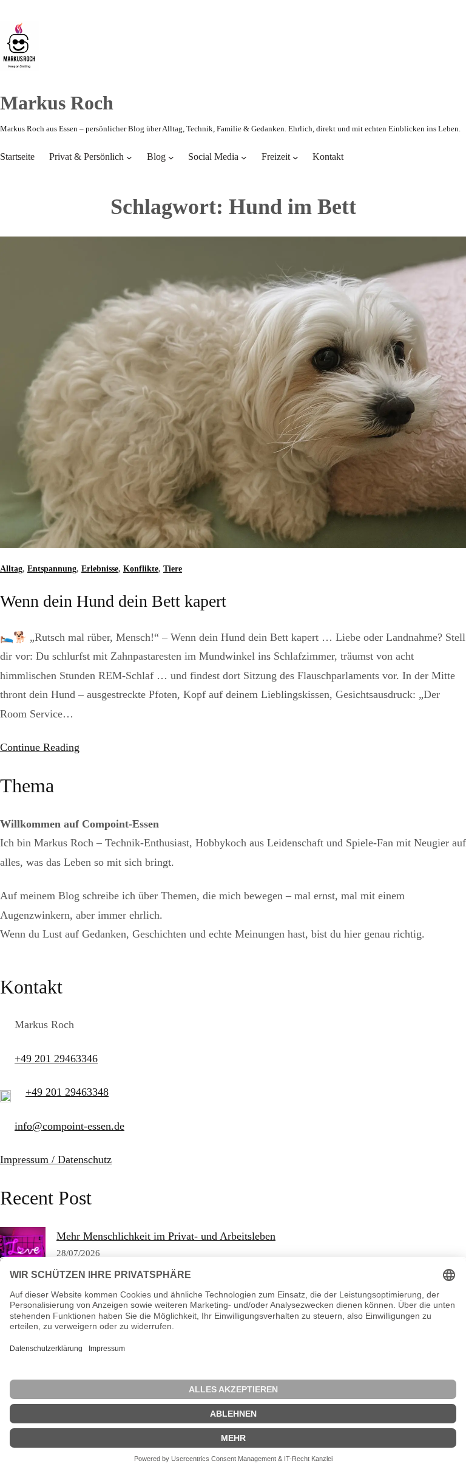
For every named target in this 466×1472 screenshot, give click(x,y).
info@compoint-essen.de (69, 1126)
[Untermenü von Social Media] (244, 157)
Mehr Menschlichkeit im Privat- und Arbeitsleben (165, 1236)
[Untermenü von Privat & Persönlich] (129, 157)
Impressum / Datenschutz (56, 1159)
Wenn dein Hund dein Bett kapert (113, 601)
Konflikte (140, 568)
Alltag (11, 568)
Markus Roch (56, 103)
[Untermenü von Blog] (171, 157)
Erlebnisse (99, 568)
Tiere (172, 568)
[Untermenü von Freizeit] (295, 157)
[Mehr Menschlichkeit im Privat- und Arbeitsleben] (23, 1253)
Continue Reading (39, 747)
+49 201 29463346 (56, 1058)
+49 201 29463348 (67, 1092)
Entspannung (51, 568)
